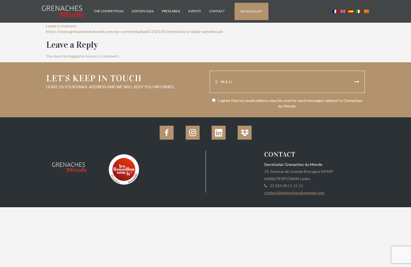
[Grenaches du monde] (69, 166)
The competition (109, 11)
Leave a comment (61, 25)
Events (194, 11)
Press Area (171, 11)
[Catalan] (366, 11)
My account (251, 11)
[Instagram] (193, 133)
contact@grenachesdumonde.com (294, 192)
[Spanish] (351, 11)
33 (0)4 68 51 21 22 (285, 185)
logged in (77, 56)
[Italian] (359, 11)
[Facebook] (167, 133)
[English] (343, 11)
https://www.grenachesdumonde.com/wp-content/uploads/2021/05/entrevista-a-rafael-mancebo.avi (134, 31)
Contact (217, 11)
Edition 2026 (142, 11)
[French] (335, 11)
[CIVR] (124, 169)
